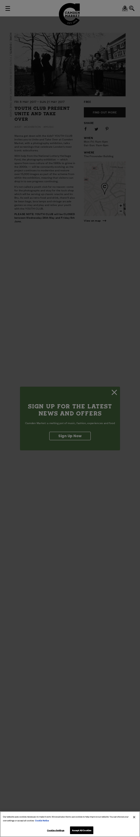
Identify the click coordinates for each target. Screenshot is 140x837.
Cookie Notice (42, 820)
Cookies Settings (55, 830)
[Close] (134, 817)
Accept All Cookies (81, 830)
